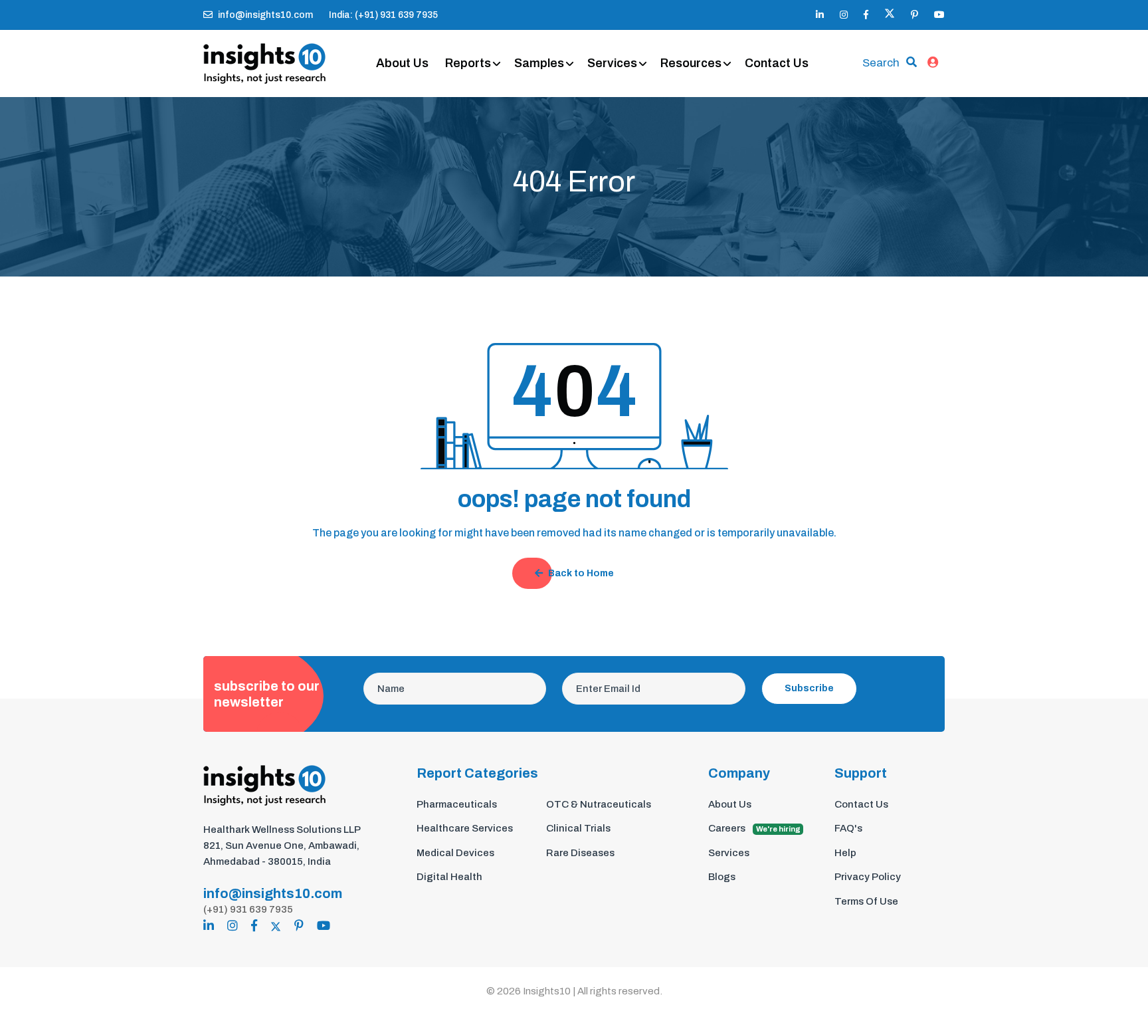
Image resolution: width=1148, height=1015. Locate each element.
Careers (754, 828)
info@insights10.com (265, 15)
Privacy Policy (867, 876)
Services (612, 63)
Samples (539, 63)
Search (881, 62)
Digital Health (449, 876)
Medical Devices (455, 852)
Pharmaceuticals (457, 804)
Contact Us (777, 63)
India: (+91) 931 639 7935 (383, 15)
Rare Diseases (580, 852)
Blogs (721, 876)
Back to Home (581, 573)
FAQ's (848, 828)
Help (845, 852)
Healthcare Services (465, 828)
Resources (690, 63)
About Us (402, 63)
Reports (468, 63)
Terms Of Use (866, 901)
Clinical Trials (578, 828)
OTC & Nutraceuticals (598, 804)
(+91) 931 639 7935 (248, 909)
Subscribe (809, 688)
